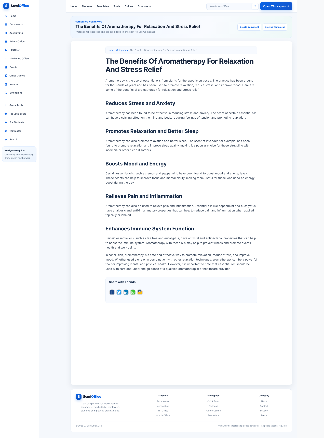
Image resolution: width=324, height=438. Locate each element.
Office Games (15, 75)
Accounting (14, 33)
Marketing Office (17, 58)
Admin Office (15, 41)
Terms (264, 415)
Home (10, 15)
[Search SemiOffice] (255, 6)
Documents (14, 24)
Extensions (13, 92)
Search (11, 139)
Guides (129, 6)
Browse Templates (275, 27)
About (264, 401)
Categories (122, 50)
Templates (13, 130)
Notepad (12, 84)
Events (11, 67)
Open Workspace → (276, 6)
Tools (117, 6)
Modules (87, 6)
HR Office (12, 50)
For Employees (15, 113)
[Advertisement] (181, 341)
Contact (264, 406)
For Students (14, 122)
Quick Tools (14, 105)
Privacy (264, 410)
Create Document (249, 27)
